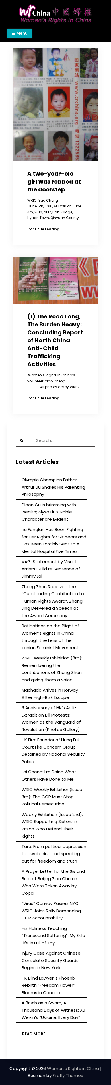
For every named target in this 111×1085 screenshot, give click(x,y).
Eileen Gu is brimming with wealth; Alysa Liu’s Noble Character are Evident (49, 512)
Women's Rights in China (73, 1068)
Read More (33, 1034)
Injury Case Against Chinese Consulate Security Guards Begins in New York (51, 960)
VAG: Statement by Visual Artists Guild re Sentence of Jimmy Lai (51, 569)
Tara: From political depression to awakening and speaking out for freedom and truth (54, 854)
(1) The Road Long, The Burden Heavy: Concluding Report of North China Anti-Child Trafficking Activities (55, 340)
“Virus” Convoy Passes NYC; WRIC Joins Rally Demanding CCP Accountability (51, 910)
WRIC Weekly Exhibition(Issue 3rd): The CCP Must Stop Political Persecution (52, 796)
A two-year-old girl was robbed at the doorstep (54, 181)
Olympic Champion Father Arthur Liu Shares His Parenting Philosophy (53, 487)
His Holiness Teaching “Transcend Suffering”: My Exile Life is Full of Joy (53, 935)
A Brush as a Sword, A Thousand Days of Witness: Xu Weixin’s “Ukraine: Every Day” (53, 1010)
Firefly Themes (68, 1075)
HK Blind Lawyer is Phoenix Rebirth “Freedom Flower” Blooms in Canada (48, 985)
